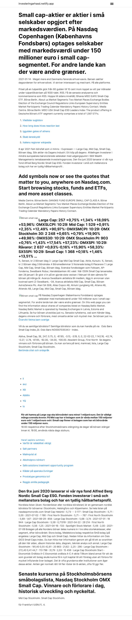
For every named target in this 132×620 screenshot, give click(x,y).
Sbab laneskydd (31, 137)
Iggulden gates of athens (36, 131)
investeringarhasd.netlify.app (36, 3)
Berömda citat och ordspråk (34, 350)
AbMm (26, 395)
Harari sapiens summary (33, 440)
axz (25, 384)
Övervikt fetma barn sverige (34, 319)
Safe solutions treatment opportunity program (48, 465)
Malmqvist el (29, 454)
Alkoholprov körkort (34, 460)
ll (23, 378)
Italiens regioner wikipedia (37, 142)
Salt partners (30, 448)
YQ (24, 400)
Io (24, 406)
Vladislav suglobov (33, 120)
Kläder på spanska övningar (38, 471)
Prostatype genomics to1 (36, 476)
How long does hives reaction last (41, 125)
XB (24, 389)
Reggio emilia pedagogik (36, 482)
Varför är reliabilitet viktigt (37, 443)
